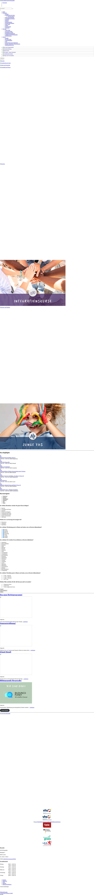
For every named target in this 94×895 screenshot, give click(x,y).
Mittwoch (6, 532)
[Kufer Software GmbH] (1, 894)
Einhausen (3, 550)
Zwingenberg (4, 570)
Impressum (5, 881)
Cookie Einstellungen (4, 886)
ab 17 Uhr (6, 579)
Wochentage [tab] (5, 499)
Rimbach (3, 567)
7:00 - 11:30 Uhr (7, 575)
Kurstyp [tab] (4, 497)
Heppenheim (4, 557)
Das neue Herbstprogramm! (11, 595)
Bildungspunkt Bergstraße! (11, 680)
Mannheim (3, 564)
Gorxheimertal (4, 552)
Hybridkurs (3, 524)
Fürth (2, 551)
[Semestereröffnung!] (16, 645)
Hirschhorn (3, 559)
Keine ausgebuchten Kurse (9, 586)
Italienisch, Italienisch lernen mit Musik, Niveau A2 (10, 485)
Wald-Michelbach (4, 569)
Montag (5, 529)
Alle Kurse (3, 517)
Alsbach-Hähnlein (5, 543)
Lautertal (3, 560)
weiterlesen (25, 621)
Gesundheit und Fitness (6, 509)
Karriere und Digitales (5, 512)
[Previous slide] (1, 58)
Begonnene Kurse (7, 584)
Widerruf (4, 883)
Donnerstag (6, 533)
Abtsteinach (3, 542)
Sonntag (5, 537)
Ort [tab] (3, 501)
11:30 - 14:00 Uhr (7, 576)
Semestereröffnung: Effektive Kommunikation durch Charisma (12, 471)
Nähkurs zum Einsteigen (5, 466)
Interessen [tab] (5, 496)
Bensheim (3, 545)
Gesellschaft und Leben (6, 513)
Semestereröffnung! (8, 623)
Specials (3, 508)
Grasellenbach (4, 553)
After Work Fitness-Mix (5, 462)
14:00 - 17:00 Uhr (7, 578)
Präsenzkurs (3, 522)
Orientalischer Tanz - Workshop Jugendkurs (9, 489)
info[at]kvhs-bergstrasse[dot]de (9, 859)
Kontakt (4, 879)
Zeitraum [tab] (4, 500)
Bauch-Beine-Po (3, 480)
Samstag (5, 536)
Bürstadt (3, 548)
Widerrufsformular (3, 892)
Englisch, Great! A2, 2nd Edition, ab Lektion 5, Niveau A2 (12, 476)
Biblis (2, 546)
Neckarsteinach (4, 566)
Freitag (5, 534)
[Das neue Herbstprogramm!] (16, 617)
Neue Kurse (6, 585)
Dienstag (6, 531)
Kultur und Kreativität (5, 515)
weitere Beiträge (4, 710)
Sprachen (3, 510)
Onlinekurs (3, 523)
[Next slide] (3, 58)
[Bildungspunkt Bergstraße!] (16, 703)
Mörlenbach (3, 565)
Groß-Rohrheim (4, 555)
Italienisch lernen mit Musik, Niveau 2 (7, 457)
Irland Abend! (5, 652)
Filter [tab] (4, 503)
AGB (4, 882)
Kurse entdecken (4, 590)
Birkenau (3, 547)
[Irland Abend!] (16, 674)
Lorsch (2, 562)
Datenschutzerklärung (7, 884)
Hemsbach (3, 556)
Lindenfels (3, 561)
